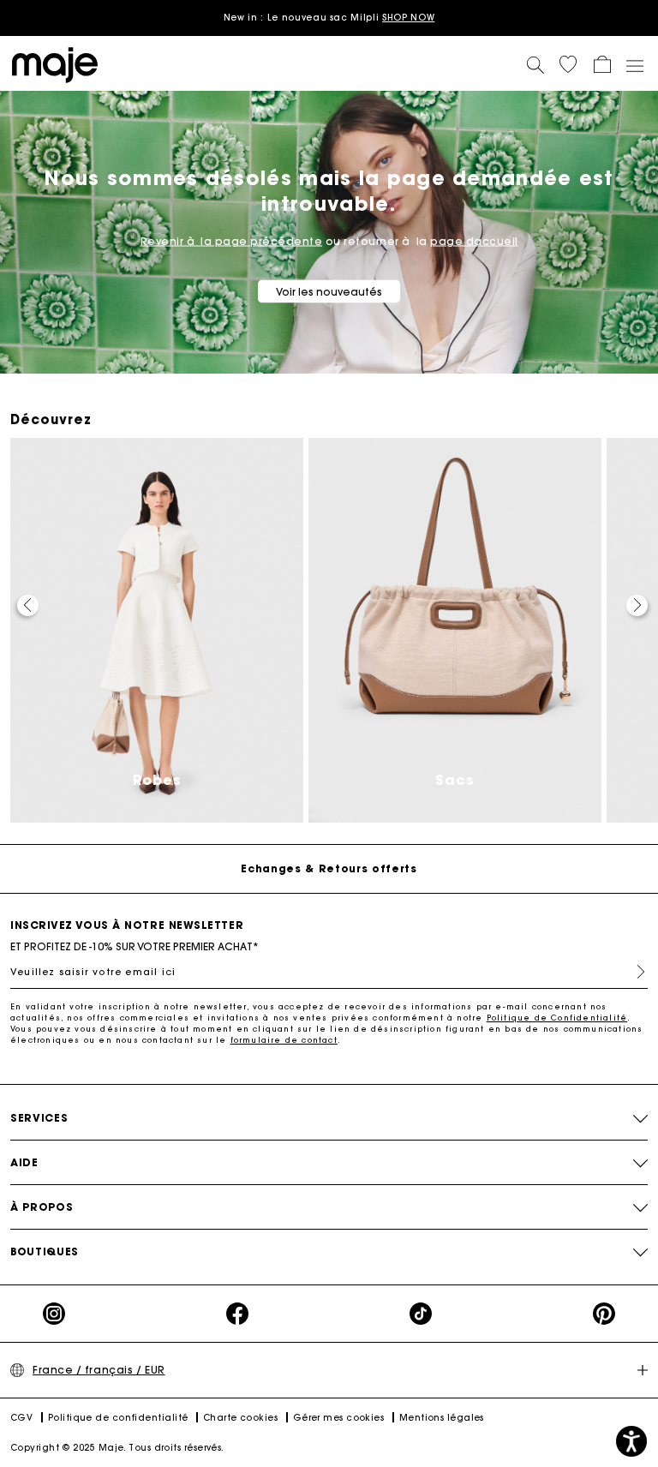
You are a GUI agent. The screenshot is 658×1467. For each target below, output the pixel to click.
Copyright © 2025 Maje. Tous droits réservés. (117, 1447)
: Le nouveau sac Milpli (329, 17)
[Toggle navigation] (634, 65)
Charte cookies (240, 1417)
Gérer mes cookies (339, 1417)
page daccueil (474, 241)
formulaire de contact (284, 1040)
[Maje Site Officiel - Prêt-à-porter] (54, 63)
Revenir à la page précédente (232, 241)
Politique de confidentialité (118, 1417)
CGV (21, 1417)
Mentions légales (441, 1417)
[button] (568, 64)
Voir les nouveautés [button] (329, 291)
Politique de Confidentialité (557, 1017)
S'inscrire (634, 972)
